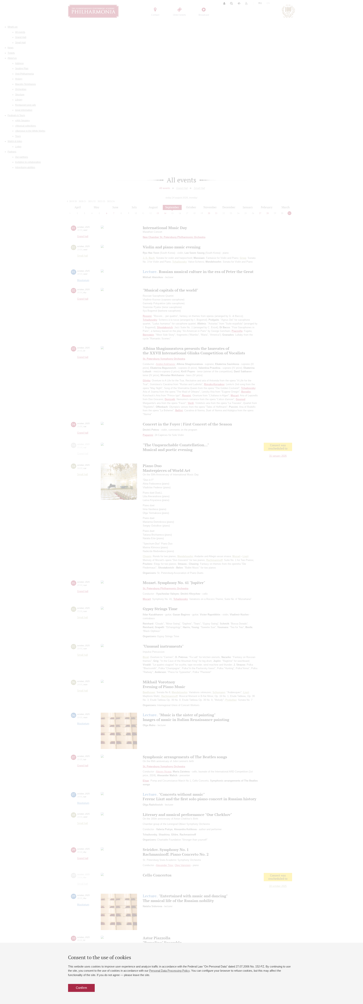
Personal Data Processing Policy (169, 970)
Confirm (81, 988)
